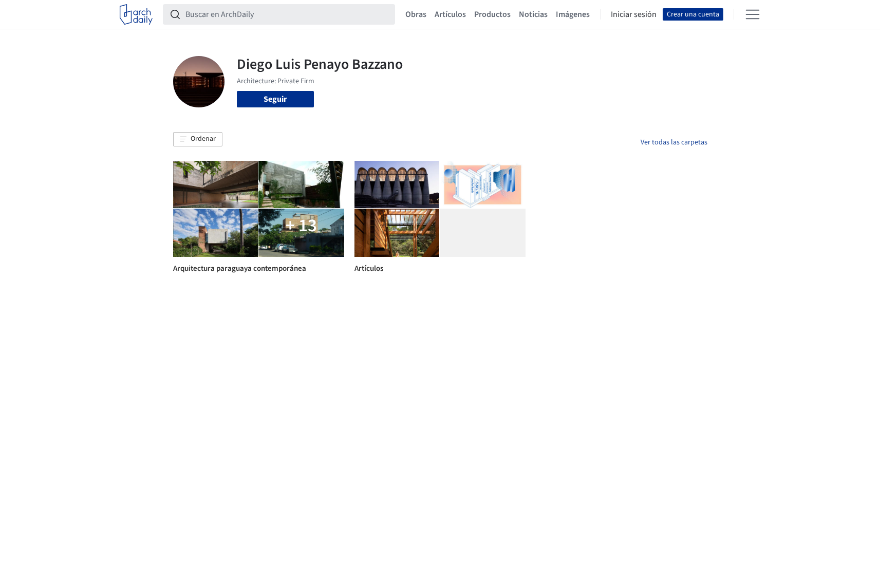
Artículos (450, 14)
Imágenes (573, 14)
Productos (492, 14)
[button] (197, 139)
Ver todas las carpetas (674, 142)
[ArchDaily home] (136, 14)
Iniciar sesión (634, 14)
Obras (415, 14)
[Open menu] (752, 14)
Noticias (533, 14)
